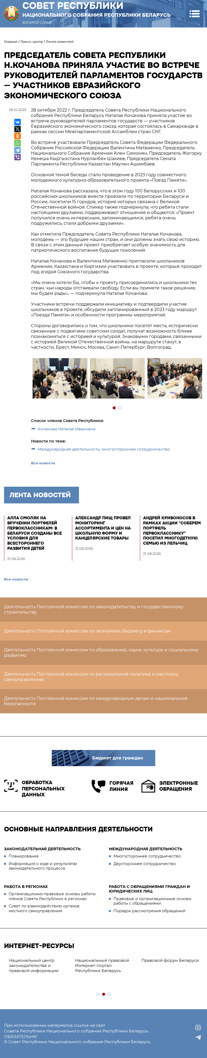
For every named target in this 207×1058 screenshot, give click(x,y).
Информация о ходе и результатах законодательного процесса (43, 866)
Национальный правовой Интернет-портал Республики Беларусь (100, 965)
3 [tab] (109, 994)
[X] (17, 129)
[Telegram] (17, 150)
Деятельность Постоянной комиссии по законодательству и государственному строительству (94, 609)
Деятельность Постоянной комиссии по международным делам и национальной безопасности (96, 701)
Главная (11, 42)
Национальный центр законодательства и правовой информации (31, 965)
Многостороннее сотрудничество (147, 856)
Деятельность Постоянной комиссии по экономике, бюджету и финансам (87, 631)
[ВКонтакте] (17, 122)
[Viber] (17, 157)
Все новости (43, 463)
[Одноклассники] (17, 136)
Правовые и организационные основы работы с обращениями (152, 901)
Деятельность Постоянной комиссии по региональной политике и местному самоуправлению (91, 677)
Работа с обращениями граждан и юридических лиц (149, 889)
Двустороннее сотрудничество (144, 863)
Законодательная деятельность (42, 848)
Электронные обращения (178, 786)
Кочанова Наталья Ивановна (66, 429)
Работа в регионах (26, 886)
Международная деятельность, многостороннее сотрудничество (104, 449)
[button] (194, 13)
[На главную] (11, 13)
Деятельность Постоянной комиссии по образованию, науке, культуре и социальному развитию (101, 652)
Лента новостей (60, 42)
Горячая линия (121, 786)
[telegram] (198, 1037)
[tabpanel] (59, 379)
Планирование (24, 856)
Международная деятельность (145, 848)
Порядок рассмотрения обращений (149, 910)
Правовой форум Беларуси (168, 960)
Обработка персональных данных (43, 789)
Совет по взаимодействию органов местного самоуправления (44, 908)
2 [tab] (120, 408)
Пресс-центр (31, 42)
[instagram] (198, 1027)
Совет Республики (96, 9)
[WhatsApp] (17, 143)
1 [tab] (114, 408)
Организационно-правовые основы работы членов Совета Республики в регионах (52, 896)
